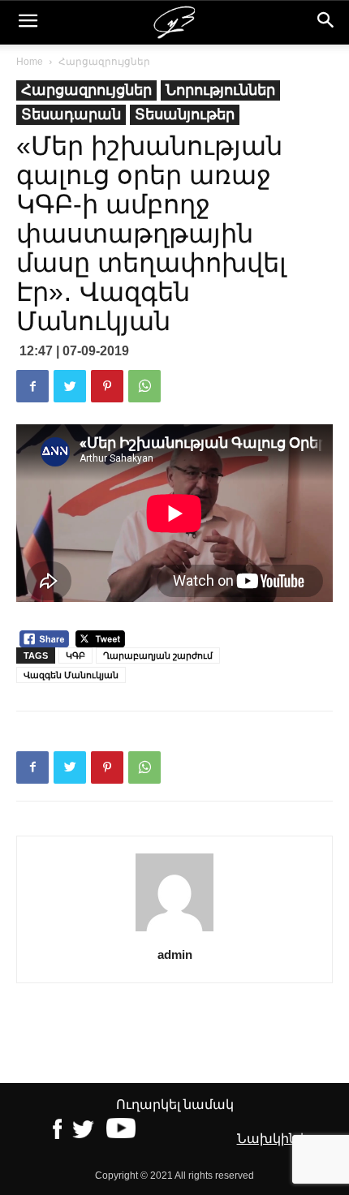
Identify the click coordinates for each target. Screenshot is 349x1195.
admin (174, 954)
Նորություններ (220, 90)
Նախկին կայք (285, 1139)
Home (29, 61)
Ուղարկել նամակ (175, 1104)
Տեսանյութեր (185, 114)
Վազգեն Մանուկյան (71, 675)
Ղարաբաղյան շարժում (158, 655)
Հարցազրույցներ (104, 61)
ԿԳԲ (75, 655)
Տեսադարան (71, 114)
